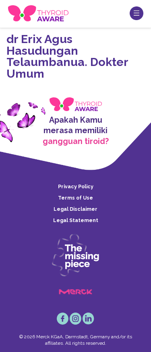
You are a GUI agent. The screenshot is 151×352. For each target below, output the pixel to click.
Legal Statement (75, 220)
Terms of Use (75, 198)
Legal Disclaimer (75, 209)
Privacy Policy (75, 186)
